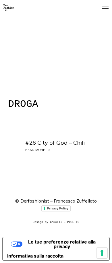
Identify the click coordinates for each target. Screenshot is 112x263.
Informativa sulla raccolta (35, 256)
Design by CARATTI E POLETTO (56, 222)
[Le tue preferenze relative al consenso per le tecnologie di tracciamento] (101, 253)
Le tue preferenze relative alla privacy (62, 244)
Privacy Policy (57, 208)
